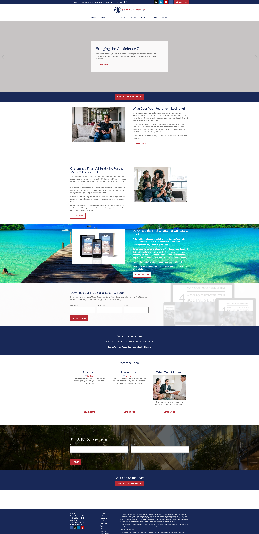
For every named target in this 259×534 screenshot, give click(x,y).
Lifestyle (103, 531)
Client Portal (183, 2)
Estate (102, 521)
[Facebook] (171, 2)
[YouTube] (166, 2)
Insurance (103, 523)
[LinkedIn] (161, 2)
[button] (93, 17)
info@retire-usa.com (133, 2)
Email (126, 305)
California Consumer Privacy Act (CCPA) (171, 524)
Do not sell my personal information (157, 526)
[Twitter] (156, 2)
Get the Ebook (79, 318)
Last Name (101, 305)
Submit (75, 462)
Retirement (104, 516)
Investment (104, 518)
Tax (101, 526)
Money (102, 528)
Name (72, 445)
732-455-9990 (117, 2)
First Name (74, 305)
